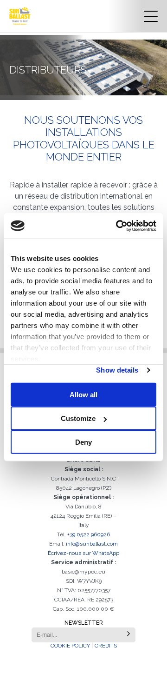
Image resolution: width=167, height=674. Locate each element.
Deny (83, 442)
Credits (106, 645)
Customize (78, 418)
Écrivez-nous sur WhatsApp (83, 553)
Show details (117, 370)
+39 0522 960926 (88, 534)
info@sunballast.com (92, 544)
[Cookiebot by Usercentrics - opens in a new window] (117, 226)
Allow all (83, 395)
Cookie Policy (70, 645)
